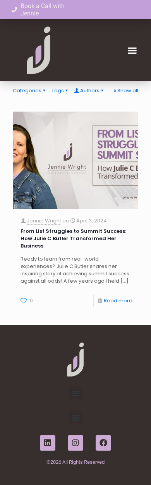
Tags (57, 90)
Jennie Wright (44, 220)
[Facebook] (103, 443)
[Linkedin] (47, 443)
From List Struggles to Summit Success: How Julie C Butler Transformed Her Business (73, 238)
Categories (27, 90)
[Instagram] (75, 443)
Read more (118, 300)
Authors (90, 90)
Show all (127, 90)
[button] (132, 50)
